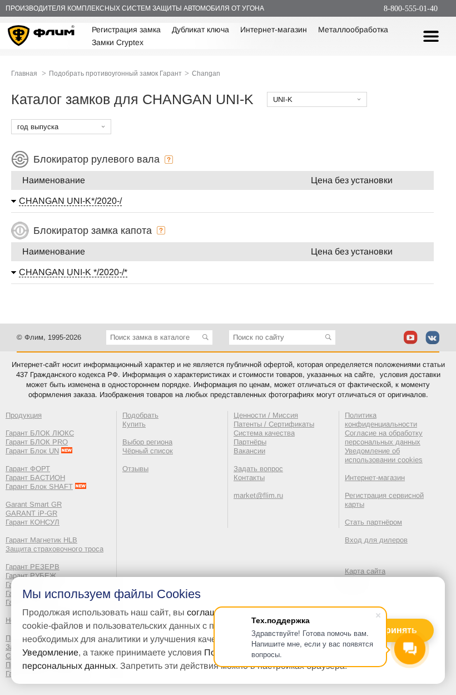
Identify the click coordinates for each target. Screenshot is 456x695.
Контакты (249, 477)
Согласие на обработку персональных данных (384, 437)
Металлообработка (353, 29)
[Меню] (431, 36)
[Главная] (41, 37)
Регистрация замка (126, 29)
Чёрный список (147, 451)
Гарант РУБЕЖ (31, 575)
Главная (24, 73)
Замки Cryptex (117, 42)
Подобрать (140, 415)
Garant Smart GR (34, 504)
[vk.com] (432, 337)
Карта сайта (365, 571)
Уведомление (50, 652)
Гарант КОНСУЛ (33, 522)
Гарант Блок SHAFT (39, 486)
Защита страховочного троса (54, 549)
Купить (134, 424)
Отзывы (135, 468)
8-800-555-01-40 (411, 8)
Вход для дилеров (376, 540)
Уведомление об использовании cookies (384, 455)
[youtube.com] (411, 337)
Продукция (24, 415)
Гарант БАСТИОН (35, 477)
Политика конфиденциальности (381, 419)
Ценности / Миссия (266, 415)
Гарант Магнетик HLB (41, 540)
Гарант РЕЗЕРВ (33, 566)
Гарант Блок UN (32, 451)
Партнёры (250, 442)
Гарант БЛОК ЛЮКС (40, 433)
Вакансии (249, 451)
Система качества (264, 433)
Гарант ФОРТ (28, 468)
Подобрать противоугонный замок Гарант (115, 73)
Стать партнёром (373, 522)
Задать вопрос (258, 468)
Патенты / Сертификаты (274, 424)
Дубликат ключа (200, 29)
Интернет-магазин (273, 29)
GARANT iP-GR (31, 513)
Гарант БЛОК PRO (37, 442)
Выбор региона (147, 442)
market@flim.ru (258, 495)
